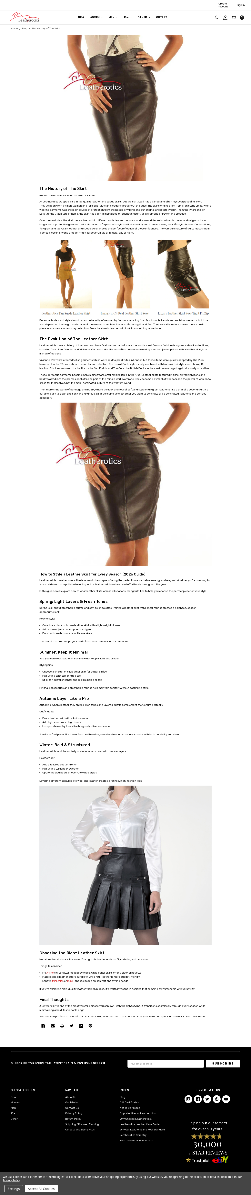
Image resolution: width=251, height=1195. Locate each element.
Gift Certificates (129, 1102)
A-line (50, 972)
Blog (122, 1097)
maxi (70, 980)
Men (112, 17)
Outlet (161, 17)
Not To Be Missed (130, 1107)
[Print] (62, 1026)
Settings (14, 1189)
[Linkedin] (81, 1026)
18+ (126, 17)
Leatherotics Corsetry (133, 1135)
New (81, 17)
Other (143, 17)
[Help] (242, 17)
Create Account (223, 5)
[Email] (53, 1026)
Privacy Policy (73, 1113)
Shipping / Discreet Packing (82, 1124)
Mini (54, 980)
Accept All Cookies (41, 1189)
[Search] (217, 17)
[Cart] (233, 17)
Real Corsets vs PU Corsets (136, 1140)
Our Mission (72, 1102)
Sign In (241, 5)
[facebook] (198, 1099)
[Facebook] (43, 1026)
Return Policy (73, 1118)
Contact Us (72, 1107)
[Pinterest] (90, 1026)
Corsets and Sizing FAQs (80, 1129)
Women (95, 17)
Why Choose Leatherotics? (136, 1118)
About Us (70, 1097)
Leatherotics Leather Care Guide (140, 1124)
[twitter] (207, 1099)
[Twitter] (71, 1026)
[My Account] (225, 17)
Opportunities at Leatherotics (138, 1113)
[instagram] (188, 1099)
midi (60, 980)
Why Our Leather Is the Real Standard (142, 1129)
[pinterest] (217, 1099)
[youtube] (226, 1099)
